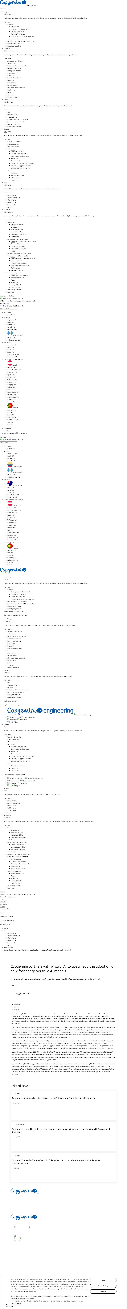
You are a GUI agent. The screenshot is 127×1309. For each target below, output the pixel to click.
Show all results (5, 924)
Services (10, 102)
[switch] (1, 300)
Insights (9, 14)
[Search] (0, 8)
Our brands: (15, 1224)
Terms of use (17, 1200)
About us (10, 212)
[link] (18, 5)
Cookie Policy (18, 1209)
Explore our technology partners (15, 705)
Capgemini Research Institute (14, 611)
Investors (16, 1197)
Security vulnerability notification (23, 1207)
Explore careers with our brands (14, 774)
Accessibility (17, 1202)
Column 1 (16, 1245)
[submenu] (10, 577)
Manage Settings (103, 1286)
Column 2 (16, 1266)
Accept (103, 1280)
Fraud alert (17, 1212)
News (9, 185)
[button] (15, 433)
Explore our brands (10, 701)
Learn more (8, 22)
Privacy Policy (18, 1205)
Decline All (103, 1291)
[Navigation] (4, 8)
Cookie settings (22, 1273)
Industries (10, 51)
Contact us (21, 1261)
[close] (2, 8)
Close (3, 901)
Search (3, 892)
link (5, 14)
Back (13, 27)
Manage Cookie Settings (36, 1282)
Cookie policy (21, 1271)
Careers (9, 131)
